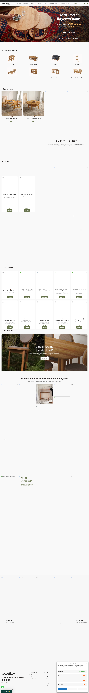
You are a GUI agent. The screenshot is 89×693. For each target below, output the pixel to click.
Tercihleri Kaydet (82, 688)
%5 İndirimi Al (29, 355)
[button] (86, 663)
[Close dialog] (73, 333)
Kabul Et (62, 688)
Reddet (72, 688)
